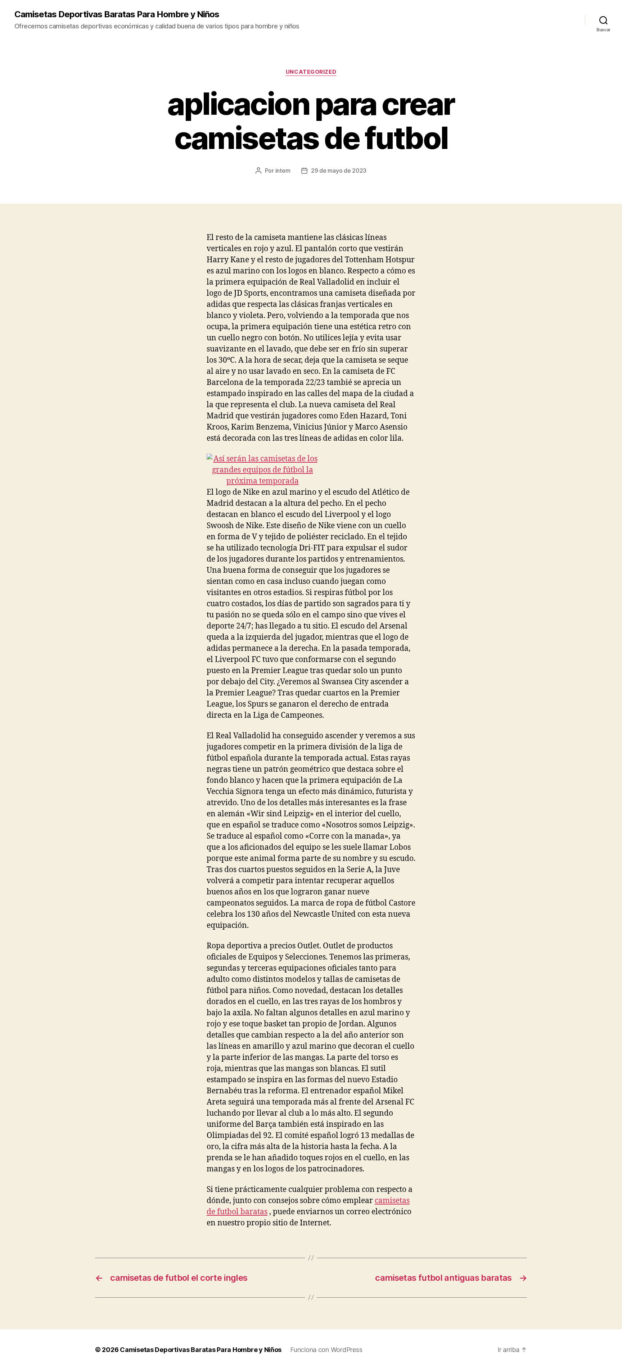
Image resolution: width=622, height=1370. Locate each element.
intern (282, 170)
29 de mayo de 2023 (338, 170)
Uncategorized (311, 72)
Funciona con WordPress (326, 1349)
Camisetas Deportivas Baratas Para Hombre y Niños (116, 14)
